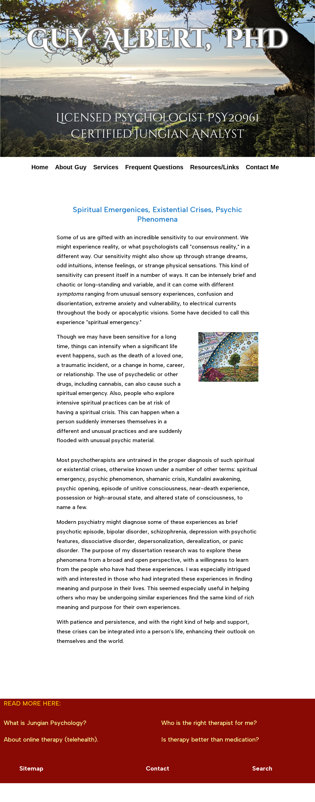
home (39, 168)
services (105, 168)
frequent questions (154, 168)
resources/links (214, 168)
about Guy (70, 168)
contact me (262, 168)
